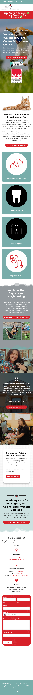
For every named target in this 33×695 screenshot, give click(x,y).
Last (18, 602)
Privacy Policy (16, 686)
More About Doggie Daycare (16, 317)
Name (5, 597)
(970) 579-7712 (18, 573)
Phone (5, 612)
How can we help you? (11, 619)
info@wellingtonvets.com (19, 575)
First (4, 602)
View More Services (16, 145)
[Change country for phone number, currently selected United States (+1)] (5, 614)
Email (5, 605)
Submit (7, 642)
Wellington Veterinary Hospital (14, 302)
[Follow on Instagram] (18, 691)
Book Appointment (16, 57)
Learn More (13, 476)
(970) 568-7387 (19, 571)
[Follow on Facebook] (15, 691)
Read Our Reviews (16, 407)
